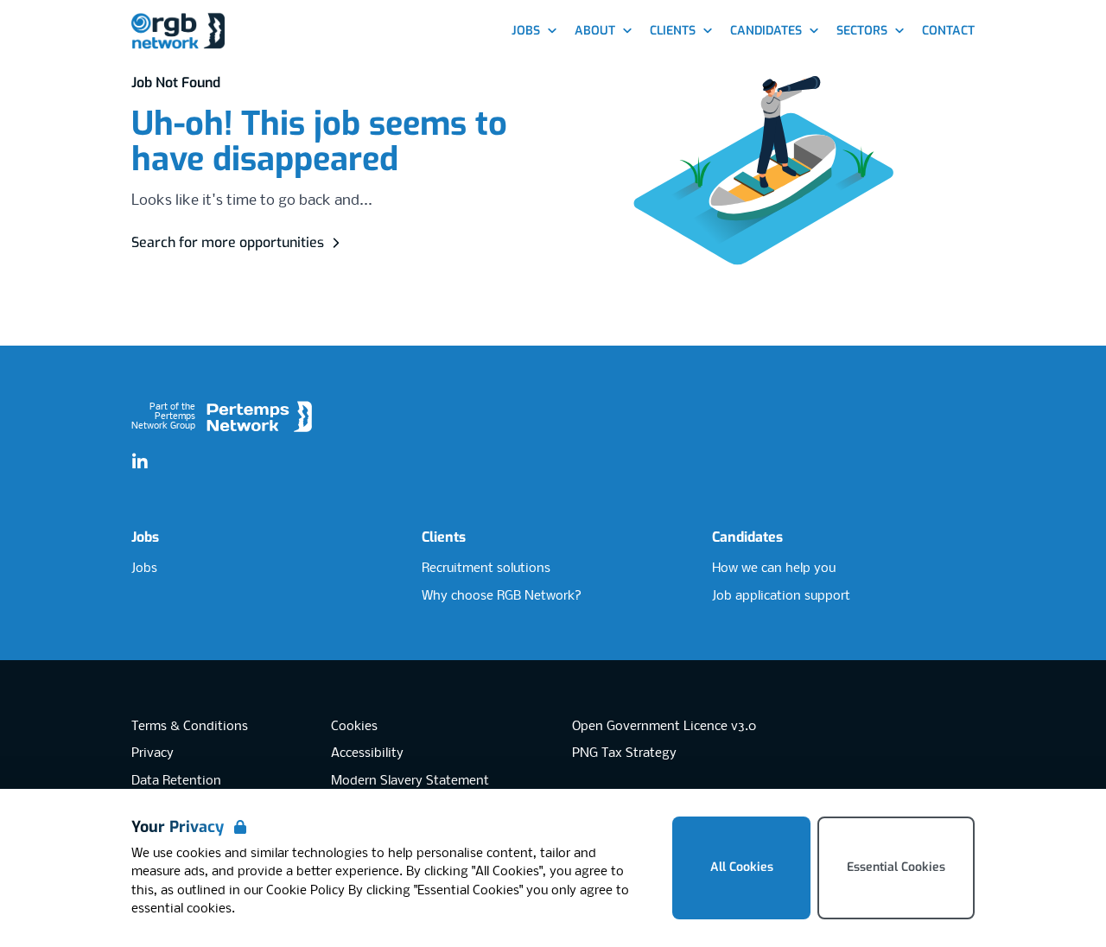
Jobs (145, 537)
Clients (444, 537)
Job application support (781, 596)
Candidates (747, 537)
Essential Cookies (896, 867)
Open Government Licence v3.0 (664, 727)
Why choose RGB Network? (502, 596)
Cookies (354, 727)
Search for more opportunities (227, 242)
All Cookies (741, 867)
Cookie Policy (305, 891)
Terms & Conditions (189, 727)
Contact (948, 30)
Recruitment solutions (486, 568)
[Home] (178, 31)
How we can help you (774, 568)
